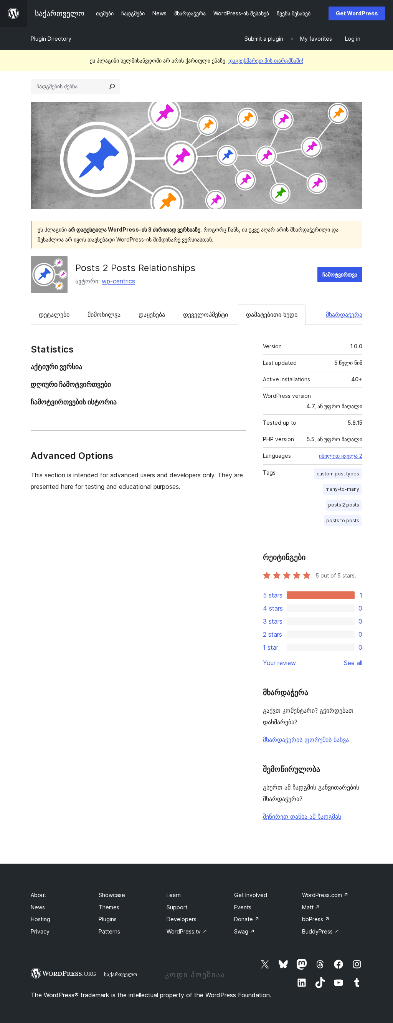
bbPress (316, 919)
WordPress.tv (187, 931)
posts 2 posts (343, 505)
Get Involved (250, 895)
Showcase (112, 895)
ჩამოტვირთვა (339, 274)
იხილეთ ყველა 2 (340, 456)
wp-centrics (118, 281)
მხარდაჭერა (344, 314)
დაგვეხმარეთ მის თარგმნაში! (265, 60)
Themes (109, 907)
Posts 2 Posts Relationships (135, 267)
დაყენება (152, 314)
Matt (311, 907)
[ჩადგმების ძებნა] (112, 86)
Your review (279, 663)
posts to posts (342, 520)
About (38, 895)
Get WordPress (357, 13)
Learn (174, 895)
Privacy (40, 931)
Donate (246, 919)
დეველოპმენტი (205, 314)
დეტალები (54, 314)
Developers (181, 919)
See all (353, 663)
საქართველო (120, 974)
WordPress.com (325, 895)
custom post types (338, 474)
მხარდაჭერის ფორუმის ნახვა (306, 739)
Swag (244, 931)
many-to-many (342, 489)
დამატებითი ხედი (271, 314)
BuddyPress (320, 931)
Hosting (40, 919)
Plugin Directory (51, 38)
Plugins (108, 919)
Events (242, 907)
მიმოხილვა (104, 314)
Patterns (109, 931)
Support (177, 907)
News (38, 907)
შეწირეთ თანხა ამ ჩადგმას (302, 816)
